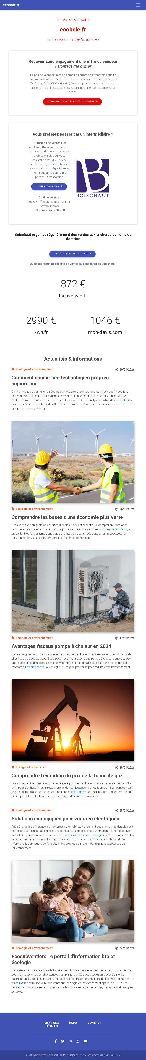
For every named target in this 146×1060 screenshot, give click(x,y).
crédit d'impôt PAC (38, 667)
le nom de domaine (73, 19)
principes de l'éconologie (114, 529)
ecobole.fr (73, 29)
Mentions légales (51, 1024)
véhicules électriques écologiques (86, 835)
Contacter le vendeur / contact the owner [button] (71, 101)
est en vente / (73, 39)
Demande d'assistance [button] (47, 186)
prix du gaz (77, 792)
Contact (94, 1022)
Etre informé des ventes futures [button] (71, 254)
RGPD (73, 1022)
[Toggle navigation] (138, 5)
